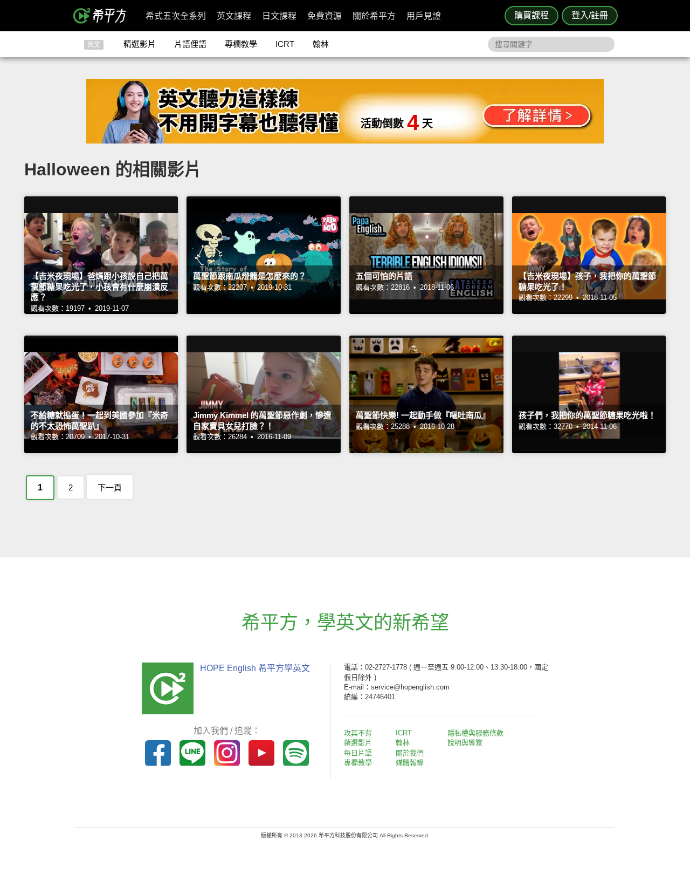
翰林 (321, 44)
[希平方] (103, 15)
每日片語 (358, 753)
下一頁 (110, 487)
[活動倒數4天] (345, 140)
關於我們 (410, 753)
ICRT (284, 44)
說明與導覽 (464, 743)
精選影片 (139, 44)
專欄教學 (241, 44)
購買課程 (531, 15)
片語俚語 (190, 44)
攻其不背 (358, 733)
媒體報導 (410, 763)
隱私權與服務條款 (475, 733)
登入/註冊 (589, 15)
